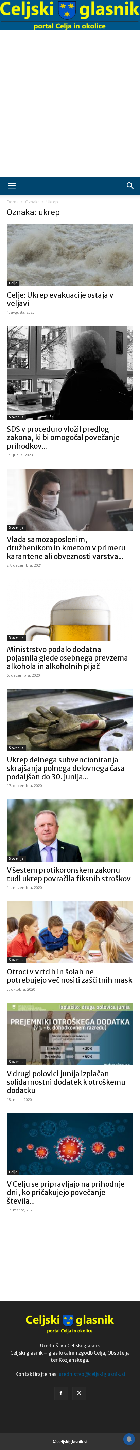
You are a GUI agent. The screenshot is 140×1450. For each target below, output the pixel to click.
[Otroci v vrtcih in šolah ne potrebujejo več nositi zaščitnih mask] (70, 932)
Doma (13, 202)
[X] (79, 1393)
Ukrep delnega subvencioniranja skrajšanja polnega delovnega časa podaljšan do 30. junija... (66, 768)
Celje (13, 283)
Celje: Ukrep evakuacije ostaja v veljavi (60, 299)
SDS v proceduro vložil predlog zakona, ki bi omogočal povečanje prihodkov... (63, 438)
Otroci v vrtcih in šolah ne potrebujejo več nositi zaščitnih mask (69, 976)
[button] (11, 186)
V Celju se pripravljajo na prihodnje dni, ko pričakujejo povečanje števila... (66, 1193)
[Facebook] (61, 1393)
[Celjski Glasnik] (70, 15)
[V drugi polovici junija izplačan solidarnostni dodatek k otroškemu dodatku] (70, 1034)
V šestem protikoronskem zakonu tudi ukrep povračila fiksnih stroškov (69, 874)
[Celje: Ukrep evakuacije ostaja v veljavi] (70, 255)
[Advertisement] (70, 103)
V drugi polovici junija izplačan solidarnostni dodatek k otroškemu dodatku (66, 1082)
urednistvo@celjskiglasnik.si (92, 1374)
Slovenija (16, 417)
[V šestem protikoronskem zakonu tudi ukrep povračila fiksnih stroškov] (70, 830)
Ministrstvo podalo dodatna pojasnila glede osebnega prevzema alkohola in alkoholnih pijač (67, 658)
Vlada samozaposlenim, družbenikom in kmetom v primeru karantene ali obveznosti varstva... (66, 548)
